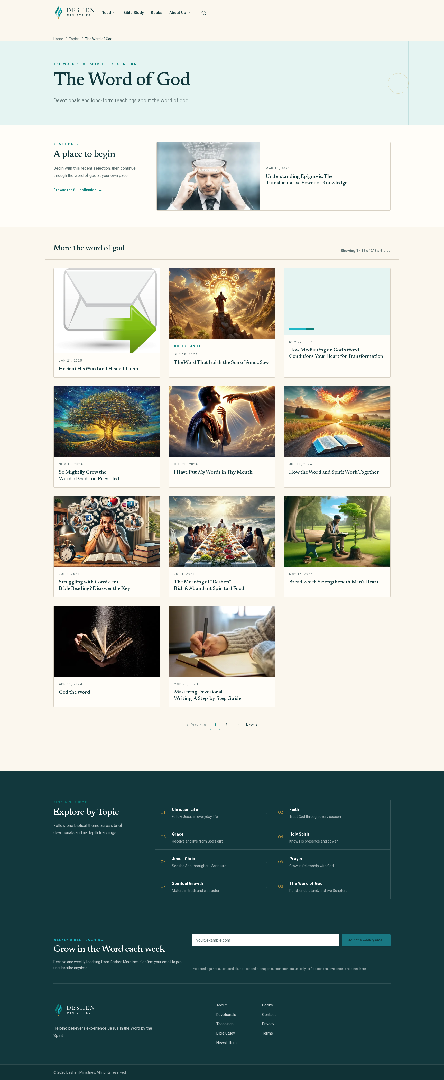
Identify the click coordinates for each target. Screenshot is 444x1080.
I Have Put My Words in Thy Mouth (213, 472)
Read (106, 12)
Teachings (225, 1024)
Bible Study (133, 12)
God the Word (74, 692)
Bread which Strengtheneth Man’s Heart (333, 582)
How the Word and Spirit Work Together (334, 472)
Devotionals (226, 1014)
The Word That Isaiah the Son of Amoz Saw (221, 362)
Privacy (268, 1024)
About (221, 1005)
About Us (177, 12)
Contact (269, 1014)
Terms (267, 1033)
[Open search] (203, 13)
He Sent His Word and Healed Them (98, 368)
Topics (74, 39)
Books (156, 12)
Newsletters (226, 1042)
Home (58, 39)
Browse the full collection (77, 190)
